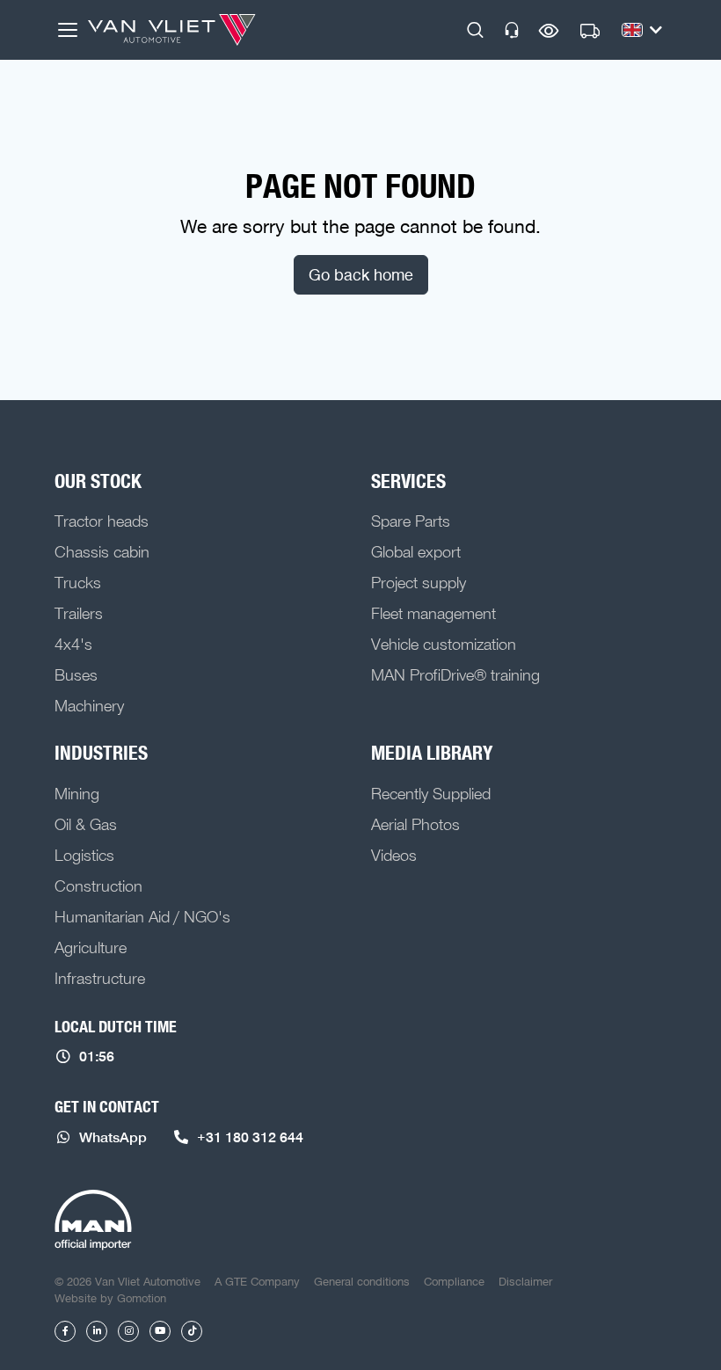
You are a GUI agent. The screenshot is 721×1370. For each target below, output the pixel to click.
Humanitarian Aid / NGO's (142, 916)
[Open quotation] (590, 31)
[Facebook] (65, 1331)
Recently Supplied (431, 793)
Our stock (98, 481)
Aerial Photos (415, 824)
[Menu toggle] (67, 29)
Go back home (361, 274)
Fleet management (433, 613)
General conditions (362, 1281)
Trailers (79, 613)
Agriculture (91, 947)
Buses (76, 674)
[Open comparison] (549, 30)
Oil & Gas (86, 824)
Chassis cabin (102, 551)
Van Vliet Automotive (172, 30)
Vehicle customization (443, 643)
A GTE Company (257, 1281)
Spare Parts (410, 520)
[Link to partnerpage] (93, 1221)
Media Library (431, 752)
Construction (98, 885)
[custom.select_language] (642, 29)
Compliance (454, 1281)
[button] (475, 30)
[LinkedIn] (96, 1331)
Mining (77, 793)
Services (408, 481)
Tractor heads (102, 520)
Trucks (78, 582)
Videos (394, 854)
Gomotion (141, 1298)
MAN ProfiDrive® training (455, 674)
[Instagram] (128, 1331)
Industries (101, 752)
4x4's (73, 643)
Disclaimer (525, 1281)
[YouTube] (160, 1331)
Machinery (89, 705)
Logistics (84, 854)
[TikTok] (191, 1331)
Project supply (418, 582)
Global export (416, 551)
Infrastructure (100, 977)
